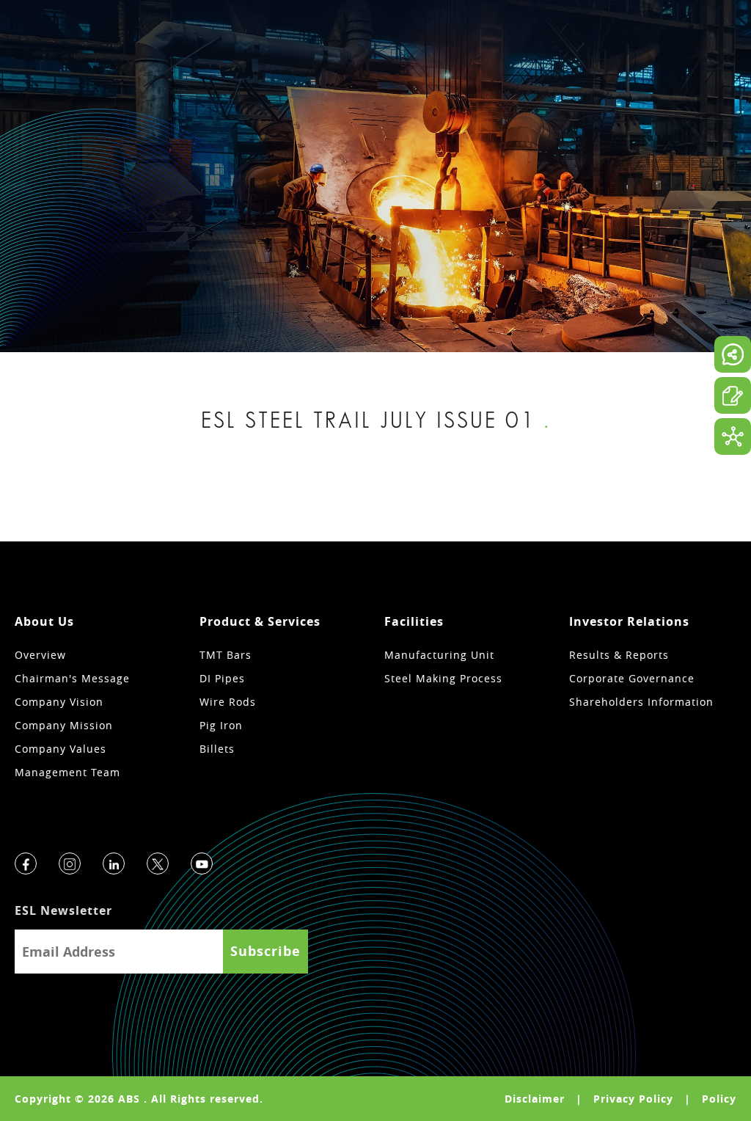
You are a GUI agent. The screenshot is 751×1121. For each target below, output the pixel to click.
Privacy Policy (633, 1099)
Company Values (60, 749)
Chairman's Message (72, 678)
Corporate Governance (632, 678)
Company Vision (59, 702)
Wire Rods (227, 702)
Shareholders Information (641, 702)
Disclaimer (535, 1099)
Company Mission (64, 725)
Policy (719, 1099)
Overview (40, 655)
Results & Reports (619, 655)
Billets (217, 749)
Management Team (67, 772)
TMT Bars (225, 655)
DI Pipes (222, 678)
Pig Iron (221, 725)
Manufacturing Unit (439, 655)
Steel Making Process (443, 678)
